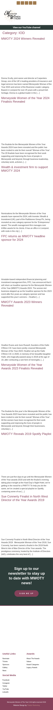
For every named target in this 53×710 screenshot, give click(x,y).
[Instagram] (22, 3)
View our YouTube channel (26, 27)
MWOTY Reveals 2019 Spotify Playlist (26, 433)
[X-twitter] (26, 3)
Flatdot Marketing (33, 705)
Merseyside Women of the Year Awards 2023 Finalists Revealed (22, 366)
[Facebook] (18, 3)
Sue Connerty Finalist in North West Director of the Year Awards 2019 (24, 498)
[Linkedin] (34, 3)
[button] (48, 15)
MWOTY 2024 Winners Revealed (23, 38)
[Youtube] (30, 3)
